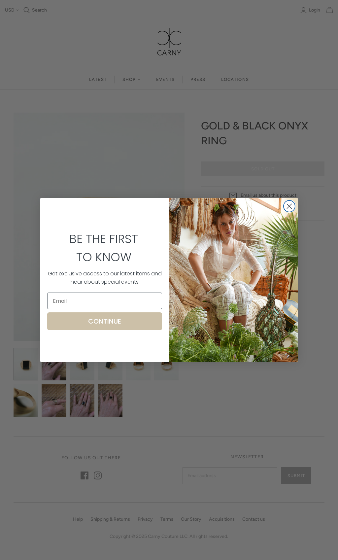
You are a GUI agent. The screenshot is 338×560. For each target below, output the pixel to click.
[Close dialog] (289, 206)
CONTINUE (104, 321)
